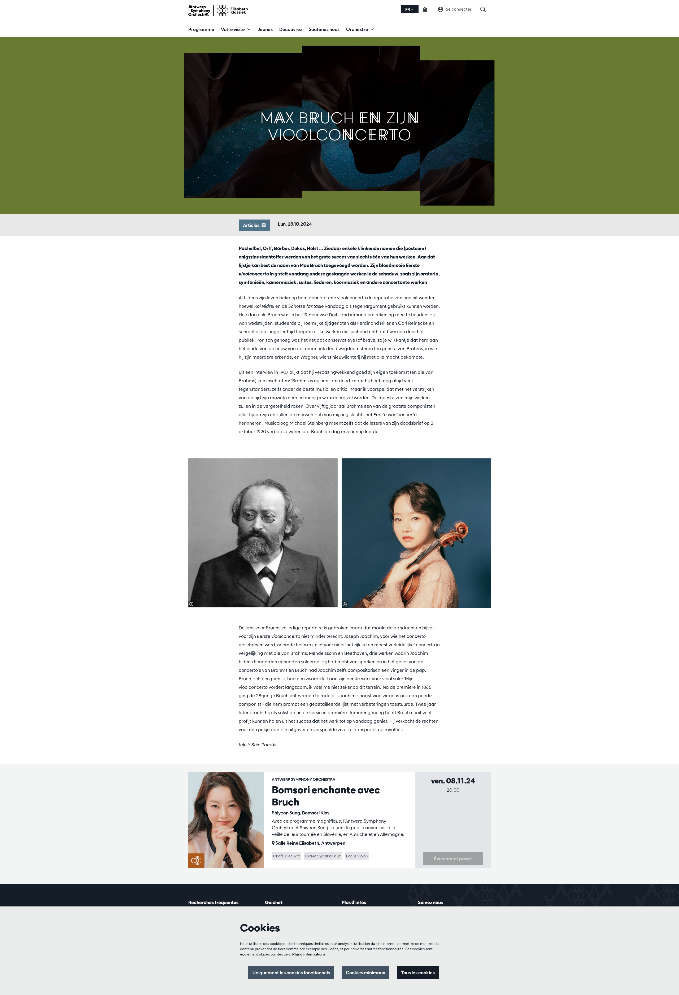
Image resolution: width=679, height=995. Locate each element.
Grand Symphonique (323, 856)
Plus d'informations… (310, 954)
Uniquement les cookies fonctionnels (291, 972)
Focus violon (357, 856)
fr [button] (408, 9)
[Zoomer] (191, 604)
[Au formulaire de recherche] (485, 9)
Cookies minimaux (365, 972)
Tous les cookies (418, 972)
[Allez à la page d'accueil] (218, 10)
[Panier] (428, 9)
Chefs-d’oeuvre (286, 856)
